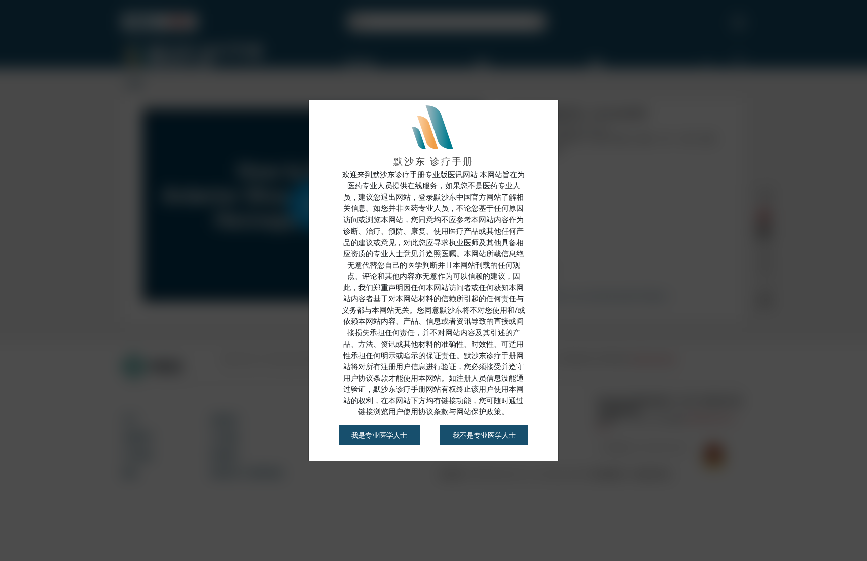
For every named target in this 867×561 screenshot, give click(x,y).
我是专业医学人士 (379, 435)
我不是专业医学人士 (484, 435)
